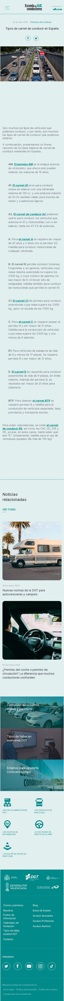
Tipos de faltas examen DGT (11, 932)
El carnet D (19, 371)
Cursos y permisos (13, 905)
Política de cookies (48, 989)
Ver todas (9, 509)
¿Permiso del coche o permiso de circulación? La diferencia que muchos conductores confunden (28, 673)
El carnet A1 (20, 185)
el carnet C (26, 321)
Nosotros (8, 910)
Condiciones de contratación (17, 994)
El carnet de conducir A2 (29, 214)
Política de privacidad (26, 989)
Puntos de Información (9, 916)
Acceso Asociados (43, 915)
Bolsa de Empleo (42, 910)
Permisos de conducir (40, 22)
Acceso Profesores (43, 921)
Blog (35, 905)
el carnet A (26, 239)
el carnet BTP (41, 400)
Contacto (8, 939)
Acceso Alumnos (42, 926)
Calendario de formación (11, 924)
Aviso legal (8, 989)
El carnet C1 (20, 300)
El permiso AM (23, 164)
